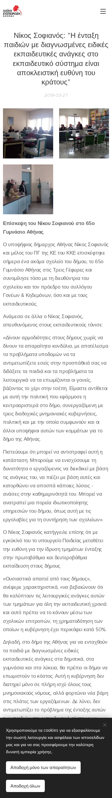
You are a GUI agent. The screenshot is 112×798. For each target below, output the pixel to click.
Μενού (103, 11)
